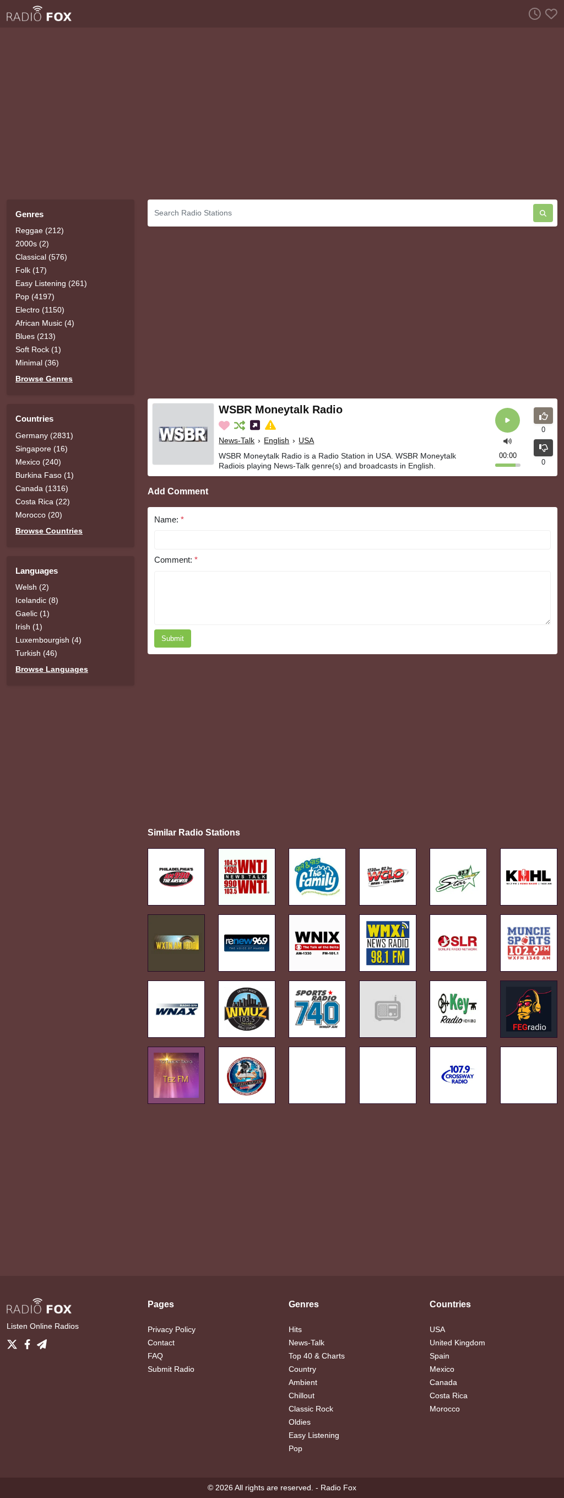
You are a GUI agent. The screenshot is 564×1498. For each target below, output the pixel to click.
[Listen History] (532, 13)
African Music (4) (44, 323)
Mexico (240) (38, 461)
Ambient (303, 1382)
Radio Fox (338, 1487)
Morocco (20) (38, 514)
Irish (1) (28, 626)
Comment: (176, 559)
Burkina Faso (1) (44, 475)
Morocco (445, 1408)
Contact (161, 1342)
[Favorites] (549, 13)
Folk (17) (31, 270)
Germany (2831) (44, 435)
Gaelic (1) (32, 613)
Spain (439, 1355)
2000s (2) (32, 243)
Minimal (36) (37, 362)
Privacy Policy (172, 1329)
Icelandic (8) (36, 600)
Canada (443, 1382)
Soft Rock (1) (38, 349)
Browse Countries (49, 530)
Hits (295, 1329)
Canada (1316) (41, 488)
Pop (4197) (35, 296)
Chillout (301, 1395)
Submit (172, 638)
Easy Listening (314, 1435)
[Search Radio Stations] (543, 213)
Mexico (442, 1369)
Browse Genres (44, 378)
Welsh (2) (32, 587)
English (276, 440)
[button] (507, 440)
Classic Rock (311, 1408)
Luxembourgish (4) (48, 639)
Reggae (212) (39, 230)
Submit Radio (171, 1369)
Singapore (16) (41, 448)
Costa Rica (449, 1395)
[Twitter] (14, 1341)
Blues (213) (35, 336)
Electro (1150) (39, 309)
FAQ (155, 1355)
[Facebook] (29, 1341)
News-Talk (236, 440)
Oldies (300, 1422)
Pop (295, 1448)
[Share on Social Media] (256, 425)
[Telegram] (42, 1341)
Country (302, 1369)
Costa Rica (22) (42, 501)
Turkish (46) (36, 653)
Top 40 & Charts (317, 1355)
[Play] (507, 420)
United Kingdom (457, 1342)
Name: (169, 519)
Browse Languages (51, 669)
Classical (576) (41, 256)
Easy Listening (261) (51, 283)
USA (306, 440)
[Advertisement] (282, 113)
